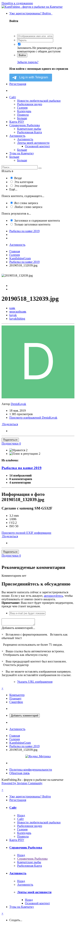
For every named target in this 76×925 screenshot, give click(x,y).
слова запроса (26, 203)
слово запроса (28, 207)
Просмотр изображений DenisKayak (33, 417)
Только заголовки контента (32, 224)
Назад (21, 815)
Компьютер (17, 695)
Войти (22, 55)
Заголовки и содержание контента (37, 220)
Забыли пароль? (27, 62)
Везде (18, 178)
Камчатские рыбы (29, 128)
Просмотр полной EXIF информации (26, 532)
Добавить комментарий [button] (24, 715)
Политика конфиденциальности (30, 769)
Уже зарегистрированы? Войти (30, 13)
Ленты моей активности (33, 142)
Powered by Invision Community (22, 783)
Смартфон (16, 702)
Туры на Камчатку (21, 153)
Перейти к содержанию (17, 3)
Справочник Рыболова (24, 125)
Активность (17, 135)
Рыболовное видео (29, 104)
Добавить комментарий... (18, 628)
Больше (22, 118)
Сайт (12, 97)
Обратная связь (19, 773)
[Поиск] (40, 168)
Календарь (24, 111)
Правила (23, 114)
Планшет (15, 698)
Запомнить (24, 48)
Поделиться (10, 424)
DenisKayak (18, 404)
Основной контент (37, 146)
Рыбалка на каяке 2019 (22, 468)
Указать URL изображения (34, 681)
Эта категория (23, 182)
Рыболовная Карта (29, 132)
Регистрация (17, 84)
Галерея (22, 107)
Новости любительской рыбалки (39, 100)
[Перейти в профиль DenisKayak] (38, 397)
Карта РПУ (16, 121)
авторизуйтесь (53, 595)
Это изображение (25, 185)
